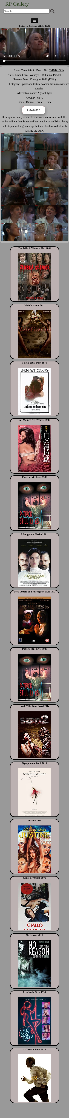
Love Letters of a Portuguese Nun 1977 (34, 591)
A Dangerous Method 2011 (35, 534)
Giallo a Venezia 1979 (34, 878)
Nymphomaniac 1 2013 (34, 763)
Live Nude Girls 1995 (34, 992)
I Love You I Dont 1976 (34, 362)
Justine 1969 (34, 820)
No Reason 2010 (34, 935)
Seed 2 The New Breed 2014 (34, 706)
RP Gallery (17, 4)
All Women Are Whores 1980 (34, 420)
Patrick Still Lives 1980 (34, 477)
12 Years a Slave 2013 (34, 1049)
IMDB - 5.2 (56, 70)
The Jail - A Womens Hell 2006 (34, 248)
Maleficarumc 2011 (34, 305)
